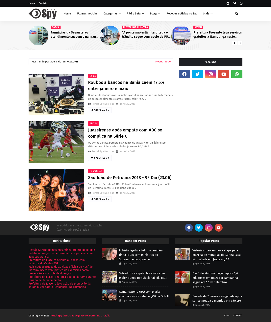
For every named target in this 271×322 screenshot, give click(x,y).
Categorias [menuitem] (110, 13)
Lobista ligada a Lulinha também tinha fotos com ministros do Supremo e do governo (141, 255)
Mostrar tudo (163, 61)
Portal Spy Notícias (103, 103)
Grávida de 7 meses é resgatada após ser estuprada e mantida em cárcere (217, 298)
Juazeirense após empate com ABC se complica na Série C (125, 133)
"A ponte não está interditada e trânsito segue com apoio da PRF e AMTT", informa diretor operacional (146, 35)
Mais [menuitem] (206, 13)
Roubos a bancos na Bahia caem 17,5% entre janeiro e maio (126, 85)
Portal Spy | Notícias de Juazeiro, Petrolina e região (80, 315)
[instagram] (240, 3)
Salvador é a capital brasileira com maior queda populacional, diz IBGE (143, 275)
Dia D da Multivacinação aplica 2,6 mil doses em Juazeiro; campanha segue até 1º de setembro (215, 277)
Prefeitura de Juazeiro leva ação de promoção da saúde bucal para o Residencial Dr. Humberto (60, 285)
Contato (43, 3)
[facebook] (228, 3)
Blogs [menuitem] (153, 13)
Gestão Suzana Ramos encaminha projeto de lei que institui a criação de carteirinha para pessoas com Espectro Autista (62, 253)
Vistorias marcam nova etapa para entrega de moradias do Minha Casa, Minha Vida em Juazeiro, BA (216, 255)
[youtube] (223, 74)
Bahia (93, 76)
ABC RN (93, 123)
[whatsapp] (236, 74)
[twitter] (234, 3)
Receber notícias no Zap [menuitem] (181, 13)
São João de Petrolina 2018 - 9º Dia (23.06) (129, 177)
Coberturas (96, 171)
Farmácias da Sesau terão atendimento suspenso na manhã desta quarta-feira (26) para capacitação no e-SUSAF (75, 35)
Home (32, 3)
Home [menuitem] (67, 13)
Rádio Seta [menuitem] (134, 13)
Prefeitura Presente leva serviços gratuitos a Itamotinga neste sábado (217, 35)
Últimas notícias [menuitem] (87, 13)
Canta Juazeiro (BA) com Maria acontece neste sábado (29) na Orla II (144, 294)
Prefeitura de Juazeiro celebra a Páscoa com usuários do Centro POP (57, 261)
